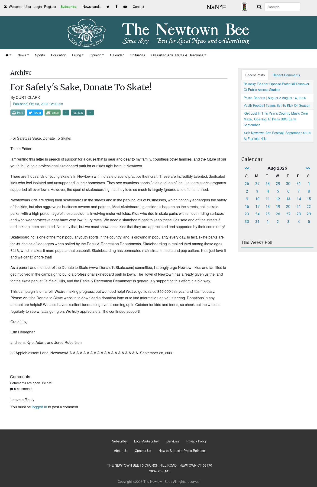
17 (257, 206)
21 (299, 206)
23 (247, 214)
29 (278, 183)
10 (257, 199)
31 (299, 183)
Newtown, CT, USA (216, 7)
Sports (40, 54)
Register (50, 6)
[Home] (8, 55)
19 (278, 206)
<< (247, 168)
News (21, 54)
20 (288, 206)
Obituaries (137, 54)
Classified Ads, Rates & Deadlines (177, 54)
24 (257, 214)
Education (58, 54)
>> (308, 168)
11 (267, 199)
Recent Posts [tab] (255, 75)
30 (288, 183)
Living (76, 54)
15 (309, 199)
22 (309, 206)
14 (299, 199)
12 (278, 199)
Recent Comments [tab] (286, 75)
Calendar (117, 54)
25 (267, 214)
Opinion (95, 54)
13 (288, 199)
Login (38, 6)
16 (247, 206)
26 (247, 183)
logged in (39, 407)
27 (257, 183)
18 (267, 206)
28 (267, 183)
